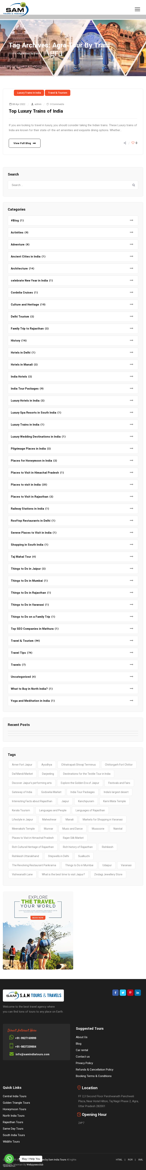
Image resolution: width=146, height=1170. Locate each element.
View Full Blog (22, 143)
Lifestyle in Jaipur (22, 819)
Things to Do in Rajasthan (28, 593)
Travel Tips (18, 653)
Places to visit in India (26, 485)
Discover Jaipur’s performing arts (32, 782)
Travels (16, 665)
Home (12, 53)
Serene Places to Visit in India (31, 533)
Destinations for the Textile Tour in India (86, 773)
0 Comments (57, 104)
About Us (81, 1037)
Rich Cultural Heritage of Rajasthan (33, 846)
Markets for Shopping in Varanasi (103, 819)
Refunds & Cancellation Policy (94, 1069)
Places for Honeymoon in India (31, 461)
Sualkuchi (84, 856)
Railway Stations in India (27, 509)
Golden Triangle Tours (16, 1102)
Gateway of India (22, 792)
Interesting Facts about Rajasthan (32, 801)
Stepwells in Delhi (58, 856)
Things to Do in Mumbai (27, 581)
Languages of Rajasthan (90, 810)
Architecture (19, 269)
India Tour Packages (25, 389)
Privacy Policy (84, 1063)
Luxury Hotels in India (25, 401)
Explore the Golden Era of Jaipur (80, 782)
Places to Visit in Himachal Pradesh (35, 473)
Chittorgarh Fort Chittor (119, 764)
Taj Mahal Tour (21, 557)
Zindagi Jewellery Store (108, 874)
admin (38, 104)
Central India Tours (14, 1096)
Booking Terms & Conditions (94, 1076)
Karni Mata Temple (114, 801)
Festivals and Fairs (119, 782)
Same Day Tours (13, 1128)
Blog (78, 1043)
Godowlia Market (51, 792)
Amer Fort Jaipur (22, 764)
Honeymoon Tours (14, 1109)
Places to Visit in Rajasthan (29, 497)
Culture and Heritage (25, 305)
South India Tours (14, 1135)
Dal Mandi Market (22, 773)
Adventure (18, 245)
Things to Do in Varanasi (27, 605)
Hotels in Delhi (20, 353)
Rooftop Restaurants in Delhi (30, 521)
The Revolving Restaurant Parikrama (34, 865)
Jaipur (65, 801)
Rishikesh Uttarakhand (25, 856)
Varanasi (126, 865)
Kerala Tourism (21, 810)
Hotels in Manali (22, 365)
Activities (17, 233)
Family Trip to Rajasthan (27, 329)
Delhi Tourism (20, 317)
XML (140, 1159)
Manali (70, 819)
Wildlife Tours (11, 1141)
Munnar (48, 828)
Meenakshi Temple (23, 828)
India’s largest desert (116, 792)
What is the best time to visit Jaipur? (63, 874)
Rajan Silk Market (73, 837)
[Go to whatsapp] (9, 1159)
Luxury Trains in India (29, 92)
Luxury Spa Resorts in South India (33, 413)
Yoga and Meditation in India (30, 701)
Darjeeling (48, 773)
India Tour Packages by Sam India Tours (44, 1159)
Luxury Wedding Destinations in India (36, 437)
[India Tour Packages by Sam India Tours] (16, 9)
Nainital (117, 828)
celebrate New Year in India (29, 281)
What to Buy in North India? (29, 689)
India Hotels (19, 377)
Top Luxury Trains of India (36, 111)
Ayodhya (46, 764)
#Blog (15, 221)
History (15, 341)
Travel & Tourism (57, 92)
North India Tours (14, 1115)
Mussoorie (98, 828)
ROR (130, 1159)
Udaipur (107, 865)
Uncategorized (21, 677)
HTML (119, 1159)
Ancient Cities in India (25, 257)
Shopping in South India (27, 545)
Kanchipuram (86, 801)
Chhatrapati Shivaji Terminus (78, 764)
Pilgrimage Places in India (28, 449)
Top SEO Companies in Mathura (32, 629)
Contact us (83, 1056)
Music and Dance (72, 828)
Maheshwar (49, 819)
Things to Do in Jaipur (26, 569)
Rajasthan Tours (13, 1122)
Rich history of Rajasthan (78, 846)
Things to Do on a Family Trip (30, 617)
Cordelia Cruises (22, 293)
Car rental (82, 1050)
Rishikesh (107, 846)
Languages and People (53, 810)
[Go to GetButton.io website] (9, 1166)
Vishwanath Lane (22, 874)
